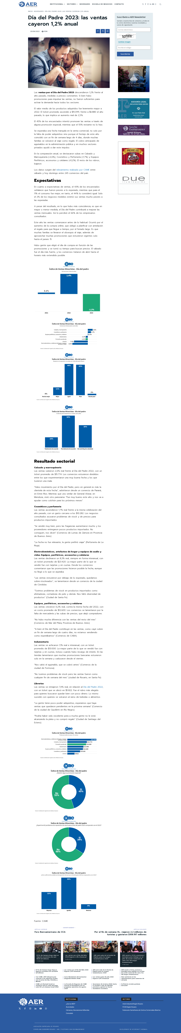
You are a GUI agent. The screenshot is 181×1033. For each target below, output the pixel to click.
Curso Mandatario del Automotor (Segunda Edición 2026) (75, 977)
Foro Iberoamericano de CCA (50, 931)
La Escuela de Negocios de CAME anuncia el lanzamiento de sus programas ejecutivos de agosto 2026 (75, 986)
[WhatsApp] (107, 31)
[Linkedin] (150, 4)
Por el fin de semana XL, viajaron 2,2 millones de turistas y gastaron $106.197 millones (120, 933)
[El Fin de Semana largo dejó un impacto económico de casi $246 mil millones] (48, 946)
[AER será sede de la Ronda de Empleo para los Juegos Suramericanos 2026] (105, 946)
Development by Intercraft (130, 1029)
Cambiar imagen (124, 42)
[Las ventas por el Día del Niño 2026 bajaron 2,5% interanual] (76, 946)
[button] (160, 4)
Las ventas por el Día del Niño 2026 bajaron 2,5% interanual (76, 956)
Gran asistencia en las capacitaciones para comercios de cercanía (132, 978)
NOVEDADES (39, 11)
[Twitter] (143, 4)
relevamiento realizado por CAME (72, 169)
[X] (103, 31)
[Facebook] (145, 4)
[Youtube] (153, 4)
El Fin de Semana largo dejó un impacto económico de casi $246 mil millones (48, 957)
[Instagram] (148, 4)
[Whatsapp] (155, 4)
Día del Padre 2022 (93, 686)
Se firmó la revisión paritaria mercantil (130, 984)
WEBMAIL (144, 1029)
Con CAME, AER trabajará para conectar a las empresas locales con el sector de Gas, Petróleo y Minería (47, 979)
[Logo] (27, 4)
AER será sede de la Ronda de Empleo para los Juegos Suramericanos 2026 (104, 957)
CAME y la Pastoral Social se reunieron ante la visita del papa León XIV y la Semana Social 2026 (47, 985)
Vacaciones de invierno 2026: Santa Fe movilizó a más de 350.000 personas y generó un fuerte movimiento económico (105, 986)
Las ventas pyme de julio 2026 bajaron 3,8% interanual (103, 977)
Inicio (30, 11)
